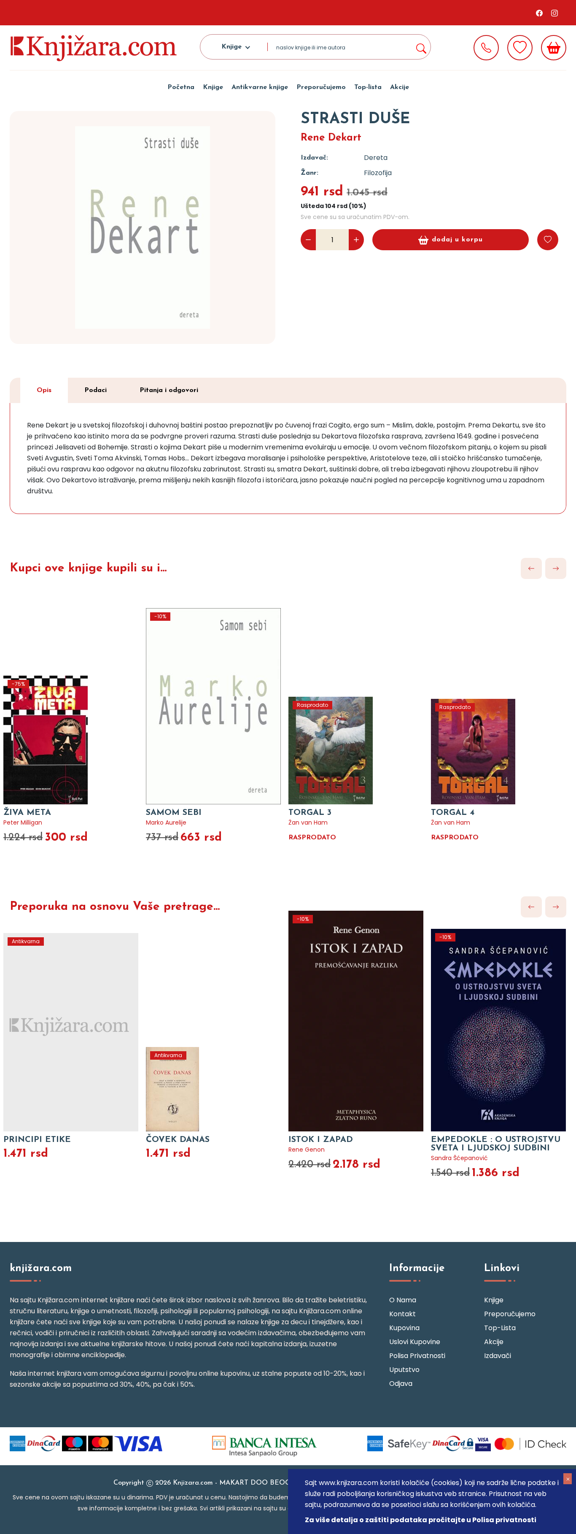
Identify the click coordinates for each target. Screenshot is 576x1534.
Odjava (400, 1383)
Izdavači (497, 1356)
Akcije (399, 87)
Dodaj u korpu (457, 239)
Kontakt (402, 1314)
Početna (180, 87)
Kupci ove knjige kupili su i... (88, 568)
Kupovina (404, 1328)
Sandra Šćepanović (459, 1158)
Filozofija (378, 173)
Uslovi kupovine (414, 1342)
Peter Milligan (22, 822)
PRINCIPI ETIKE (37, 1140)
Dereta (376, 157)
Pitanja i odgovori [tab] (169, 390)
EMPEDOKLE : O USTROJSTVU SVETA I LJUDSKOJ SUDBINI (495, 1144)
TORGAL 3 (309, 813)
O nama (402, 1300)
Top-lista (368, 87)
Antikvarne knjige (259, 87)
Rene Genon (306, 1149)
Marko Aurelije (166, 822)
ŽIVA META (27, 813)
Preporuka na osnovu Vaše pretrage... (115, 907)
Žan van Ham (308, 822)
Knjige (213, 87)
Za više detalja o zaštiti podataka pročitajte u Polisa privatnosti (420, 1520)
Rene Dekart (331, 138)
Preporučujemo (321, 87)
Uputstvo (404, 1369)
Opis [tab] (44, 390)
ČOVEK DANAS (178, 1140)
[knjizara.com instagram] (554, 12)
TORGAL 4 (452, 813)
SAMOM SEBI (174, 813)
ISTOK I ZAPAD (320, 1140)
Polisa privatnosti (417, 1356)
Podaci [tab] (95, 390)
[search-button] (421, 47)
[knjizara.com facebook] (539, 12)
